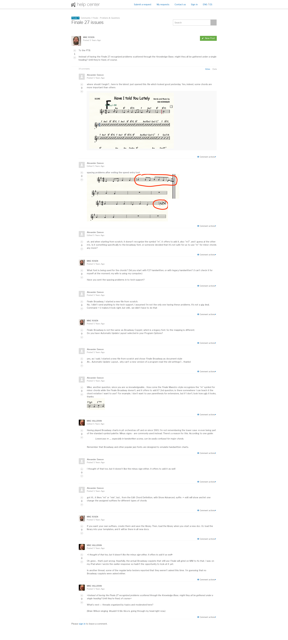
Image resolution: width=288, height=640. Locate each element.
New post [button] (210, 38)
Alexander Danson (95, 75)
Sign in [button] (194, 4)
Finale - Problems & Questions (106, 18)
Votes (207, 69)
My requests (163, 4)
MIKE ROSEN (88, 37)
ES (211, 4)
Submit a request (143, 4)
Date (215, 69)
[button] (74, 50)
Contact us (180, 4)
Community (85, 18)
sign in (82, 623)
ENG (205, 4)
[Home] (85, 4)
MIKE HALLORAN (94, 421)
